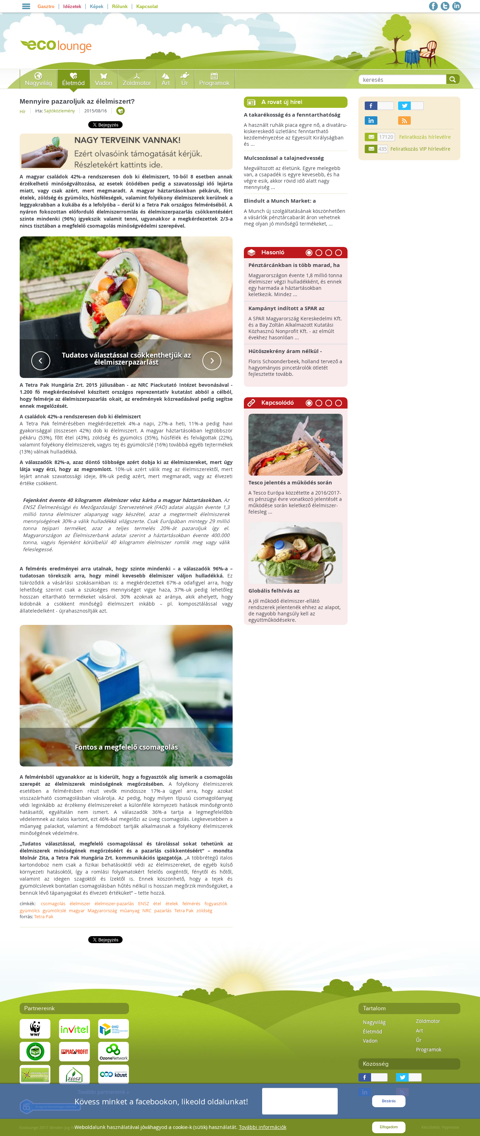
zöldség (204, 910)
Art (166, 83)
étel (157, 903)
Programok (214, 83)
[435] (371, 149)
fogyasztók (216, 903)
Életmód (73, 83)
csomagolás (53, 903)
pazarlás (162, 910)
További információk (262, 1127)
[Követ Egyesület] (113, 1074)
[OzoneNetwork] (113, 1051)
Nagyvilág (38, 83)
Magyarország (102, 910)
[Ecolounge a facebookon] (433, 6)
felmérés (191, 903)
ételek (172, 903)
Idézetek (72, 6)
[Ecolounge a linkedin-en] (456, 6)
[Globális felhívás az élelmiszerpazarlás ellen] (295, 552)
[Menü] (26, 6)
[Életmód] (120, 111)
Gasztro (46, 6)
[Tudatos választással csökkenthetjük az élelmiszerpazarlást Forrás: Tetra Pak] (126, 306)
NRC (146, 910)
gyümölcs (30, 910)
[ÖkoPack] (35, 1051)
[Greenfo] (35, 1074)
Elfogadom (389, 1127)
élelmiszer (80, 903)
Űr (184, 83)
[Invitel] (74, 1028)
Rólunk (120, 6)
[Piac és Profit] (74, 1051)
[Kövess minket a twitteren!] (445, 6)
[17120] (371, 137)
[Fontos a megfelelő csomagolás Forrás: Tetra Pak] (126, 695)
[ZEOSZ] (74, 1074)
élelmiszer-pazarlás (114, 903)
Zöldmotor (137, 83)
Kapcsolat (147, 6)
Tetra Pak (184, 910)
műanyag (130, 910)
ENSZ (143, 903)
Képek (96, 6)
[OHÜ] (113, 1028)
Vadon (103, 83)
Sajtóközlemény (59, 110)
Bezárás (389, 1101)
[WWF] (35, 1028)
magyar (77, 910)
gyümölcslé (54, 910)
